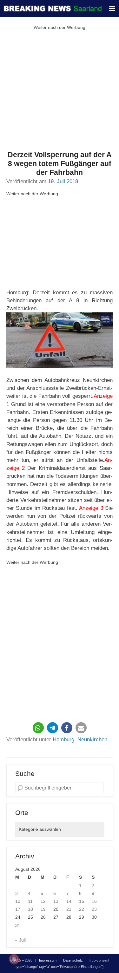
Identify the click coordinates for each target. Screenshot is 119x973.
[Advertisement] (59, 90)
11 (30, 901)
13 (55, 901)
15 (81, 901)
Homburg (63, 739)
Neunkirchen (92, 739)
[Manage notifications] (14, 959)
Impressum (47, 960)
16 (94, 901)
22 (81, 909)
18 (30, 909)
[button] (38, 727)
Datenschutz (73, 960)
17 (17, 909)
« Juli (20, 940)
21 (68, 909)
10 (17, 901)
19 (43, 909)
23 (94, 909)
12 (43, 901)
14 (68, 901)
